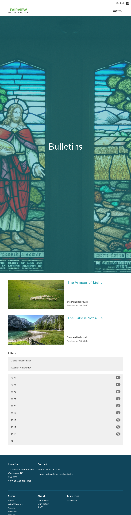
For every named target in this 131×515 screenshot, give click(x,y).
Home (11, 500)
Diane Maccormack (21, 360)
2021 (65, 398)
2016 (65, 434)
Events (11, 508)
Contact (120, 3)
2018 (65, 420)
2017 (65, 427)
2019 (65, 412)
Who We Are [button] (14, 504)
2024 (65, 384)
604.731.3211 (54, 469)
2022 (65, 391)
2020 (65, 405)
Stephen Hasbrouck (21, 367)
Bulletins (12, 511)
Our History (43, 503)
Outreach (72, 500)
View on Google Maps (19, 480)
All (12, 441)
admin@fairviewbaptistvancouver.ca (60, 473)
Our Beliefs (43, 500)
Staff (40, 507)
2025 (65, 377)
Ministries (73, 495)
